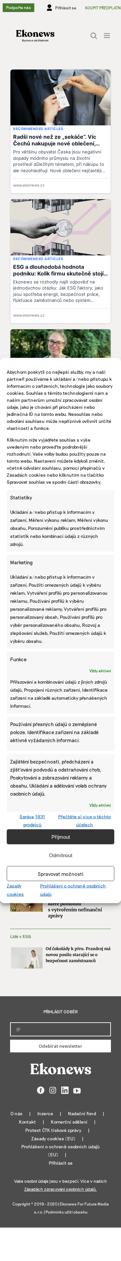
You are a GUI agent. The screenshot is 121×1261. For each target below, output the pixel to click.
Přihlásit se (61, 1163)
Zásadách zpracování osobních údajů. (60, 1189)
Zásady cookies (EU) (53, 1138)
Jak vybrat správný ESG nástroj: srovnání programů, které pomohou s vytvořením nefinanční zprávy (78, 904)
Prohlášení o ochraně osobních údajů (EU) (60, 1150)
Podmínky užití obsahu (66, 1212)
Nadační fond (82, 1113)
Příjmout (60, 836)
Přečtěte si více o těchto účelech (84, 820)
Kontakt (27, 1122)
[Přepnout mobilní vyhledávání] (93, 35)
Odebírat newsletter (60, 1046)
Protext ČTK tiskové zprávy (53, 1130)
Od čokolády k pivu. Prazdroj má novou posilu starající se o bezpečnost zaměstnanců (78, 954)
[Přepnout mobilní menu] (107, 35)
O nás (16, 1113)
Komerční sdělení (69, 1122)
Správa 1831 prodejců (32, 820)
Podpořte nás (18, 7)
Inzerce (45, 1113)
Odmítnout (60, 855)
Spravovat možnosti (60, 874)
